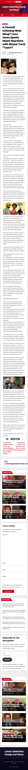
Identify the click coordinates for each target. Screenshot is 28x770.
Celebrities (6, 478)
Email (4, 569)
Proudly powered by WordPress (10, 761)
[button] (23, 15)
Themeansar (13, 763)
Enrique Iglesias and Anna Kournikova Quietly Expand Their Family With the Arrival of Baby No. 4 (13, 612)
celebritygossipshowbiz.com (16, 52)
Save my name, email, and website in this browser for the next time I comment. (12, 586)
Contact (17, 766)
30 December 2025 (9, 708)
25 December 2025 (9, 739)
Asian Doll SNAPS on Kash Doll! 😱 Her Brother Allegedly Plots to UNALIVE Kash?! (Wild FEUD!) (8, 448)
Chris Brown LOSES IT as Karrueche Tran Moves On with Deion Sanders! (19, 446)
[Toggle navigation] (13, 15)
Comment (5, 534)
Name (4, 563)
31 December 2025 (9, 693)
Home (10, 766)
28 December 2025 (9, 724)
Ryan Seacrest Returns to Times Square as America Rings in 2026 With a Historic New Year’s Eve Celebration (13, 605)
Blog (14, 766)
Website (4, 576)
